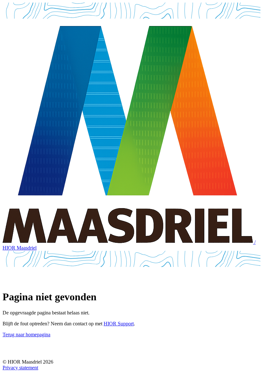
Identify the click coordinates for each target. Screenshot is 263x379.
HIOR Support (119, 323)
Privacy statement (20, 367)
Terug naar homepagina (26, 334)
